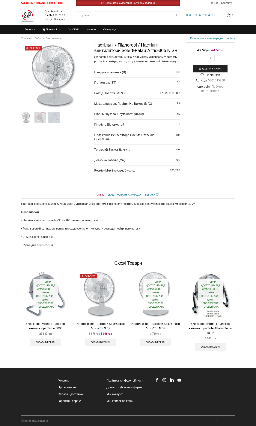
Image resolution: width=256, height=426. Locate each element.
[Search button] (176, 15)
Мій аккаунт (114, 394)
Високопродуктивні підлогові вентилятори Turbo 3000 (45, 326)
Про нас (213, 2)
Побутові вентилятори (48, 38)
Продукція (52, 29)
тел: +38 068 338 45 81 (200, 15)
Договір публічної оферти (124, 387)
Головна (30, 29)
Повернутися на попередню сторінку (212, 38)
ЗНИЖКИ (73, 29)
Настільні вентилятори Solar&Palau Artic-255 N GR (155, 326)
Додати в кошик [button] (45, 342)
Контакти (226, 2)
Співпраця (109, 29)
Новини (91, 29)
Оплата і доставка (70, 394)
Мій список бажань (119, 401)
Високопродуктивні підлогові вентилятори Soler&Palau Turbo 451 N (210, 328)
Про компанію (67, 387)
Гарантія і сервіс (69, 401)
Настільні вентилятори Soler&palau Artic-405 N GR (100, 326)
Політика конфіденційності (125, 380)
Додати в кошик (212, 68)
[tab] (100, 194)
